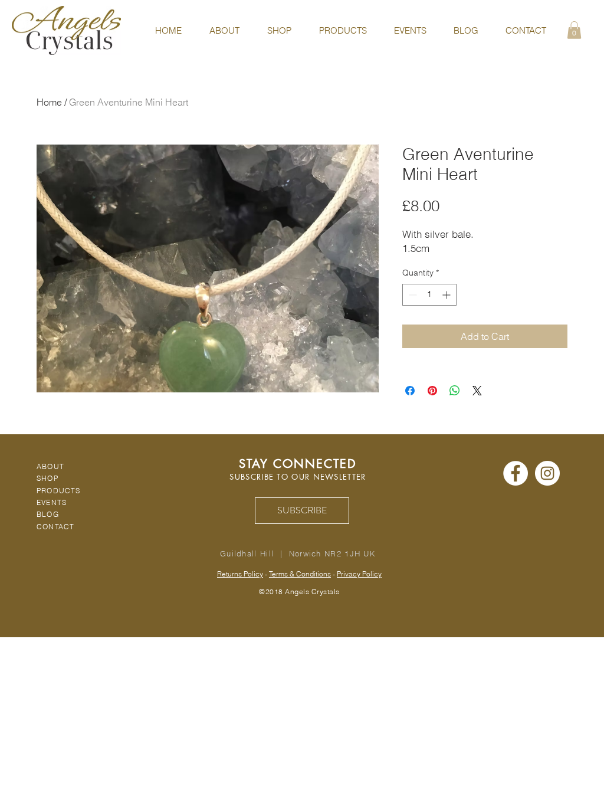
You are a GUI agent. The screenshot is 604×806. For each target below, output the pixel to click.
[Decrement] (411, 294)
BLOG (48, 514)
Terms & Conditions (300, 573)
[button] (574, 30)
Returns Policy (240, 573)
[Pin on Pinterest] (432, 391)
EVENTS (52, 502)
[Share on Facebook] (410, 391)
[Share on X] (477, 391)
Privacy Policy (359, 573)
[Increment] (447, 294)
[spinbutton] (429, 294)
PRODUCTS (59, 490)
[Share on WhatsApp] (455, 391)
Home (49, 102)
